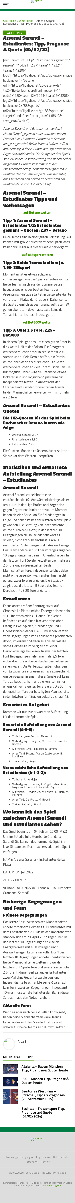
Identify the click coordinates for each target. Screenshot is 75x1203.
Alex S (22, 1041)
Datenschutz (61, 1157)
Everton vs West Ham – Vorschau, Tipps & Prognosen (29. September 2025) (43, 1094)
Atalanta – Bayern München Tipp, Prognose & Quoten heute (44, 1068)
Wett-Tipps (26, 20)
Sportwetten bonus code (24, 1172)
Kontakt (46, 1162)
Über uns (32, 1162)
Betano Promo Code (54, 1172)
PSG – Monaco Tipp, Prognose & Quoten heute (45, 1080)
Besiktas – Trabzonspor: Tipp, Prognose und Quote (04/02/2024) (43, 1112)
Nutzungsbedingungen (19, 1157)
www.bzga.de (54, 1185)
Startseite (9, 20)
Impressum (43, 1157)
